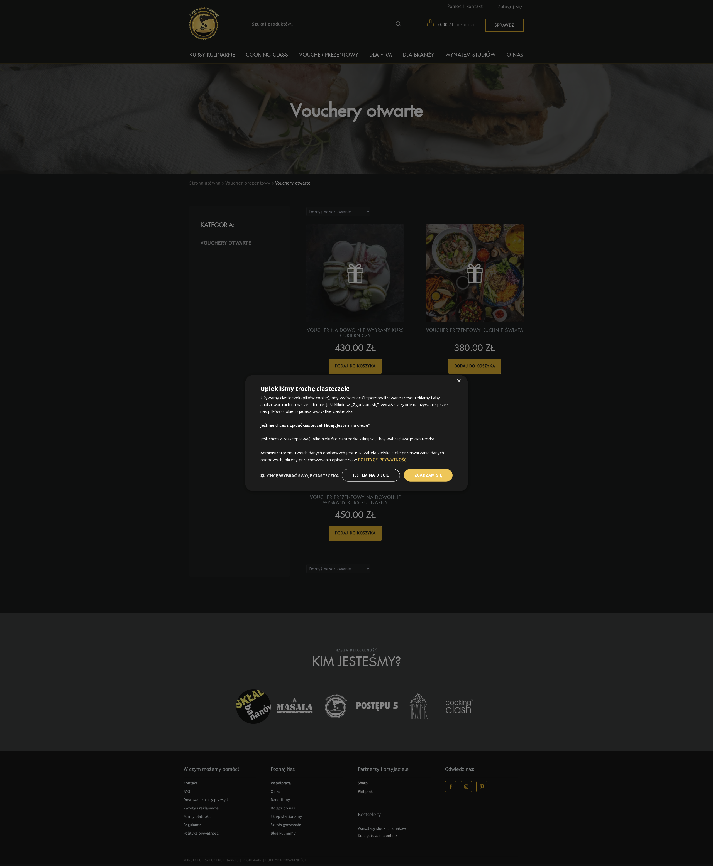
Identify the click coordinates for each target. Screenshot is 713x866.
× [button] (459, 381)
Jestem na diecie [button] (371, 475)
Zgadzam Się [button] (428, 475)
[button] (299, 475)
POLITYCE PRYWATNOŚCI (383, 460)
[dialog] (356, 433)
